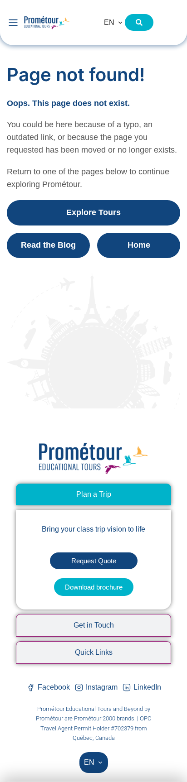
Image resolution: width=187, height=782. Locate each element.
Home (139, 244)
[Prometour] (58, 22)
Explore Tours (93, 212)
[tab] (93, 494)
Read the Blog (48, 244)
